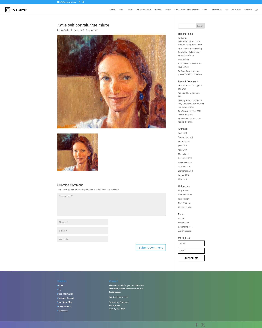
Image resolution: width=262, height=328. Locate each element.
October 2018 (184, 166)
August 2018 (183, 175)
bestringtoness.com (187, 100)
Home (112, 10)
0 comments (91, 30)
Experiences (62, 310)
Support (248, 10)
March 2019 (183, 154)
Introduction (183, 199)
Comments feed (185, 226)
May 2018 (182, 179)
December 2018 (185, 158)
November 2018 (185, 162)
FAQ (227, 10)
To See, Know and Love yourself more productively (191, 103)
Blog (121, 10)
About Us (236, 10)
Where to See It (143, 10)
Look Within (183, 59)
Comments (216, 10)
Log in (181, 218)
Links (205, 10)
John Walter (65, 30)
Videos (158, 10)
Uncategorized (184, 207)
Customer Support (65, 298)
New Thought (184, 203)
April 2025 (182, 133)
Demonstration (185, 194)
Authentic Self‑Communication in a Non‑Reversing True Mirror (190, 41)
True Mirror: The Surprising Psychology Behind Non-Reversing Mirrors (190, 52)
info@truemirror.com (118, 297)
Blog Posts (183, 190)
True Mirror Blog (64, 302)
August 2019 (183, 141)
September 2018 (185, 171)
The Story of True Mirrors (186, 10)
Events (167, 10)
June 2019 (182, 145)
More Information (65, 294)
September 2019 (185, 137)
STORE (130, 10)
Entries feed (183, 222)
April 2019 (182, 150)
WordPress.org (184, 231)
